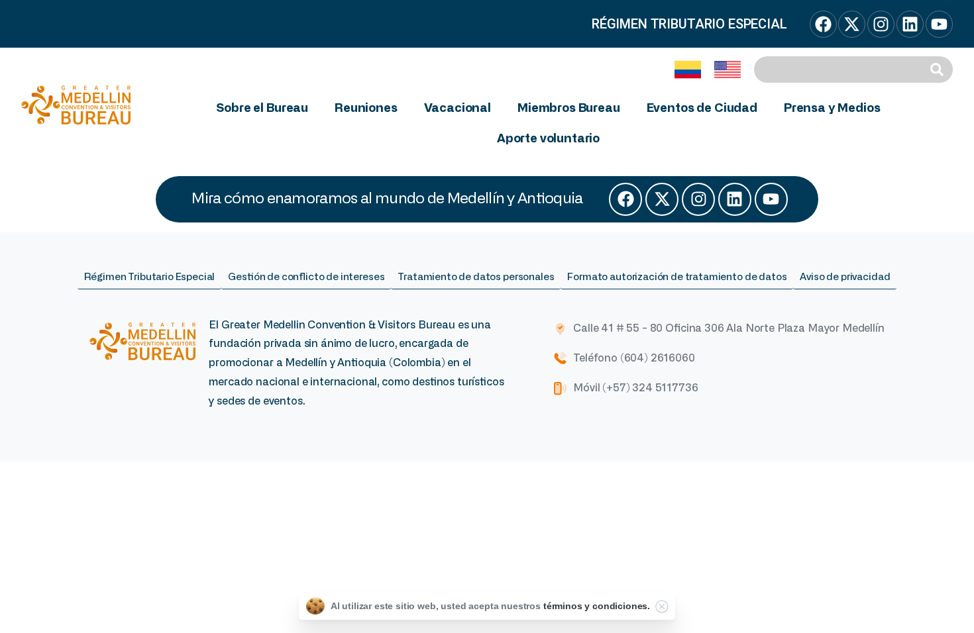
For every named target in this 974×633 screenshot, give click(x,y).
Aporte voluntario (548, 139)
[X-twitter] (661, 199)
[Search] (939, 69)
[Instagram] (698, 199)
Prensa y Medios (832, 109)
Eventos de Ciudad (702, 109)
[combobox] (839, 69)
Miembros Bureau (568, 109)
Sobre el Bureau (262, 109)
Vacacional (457, 109)
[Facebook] (625, 199)
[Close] (662, 606)
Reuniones (366, 109)
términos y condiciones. (596, 606)
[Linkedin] (734, 199)
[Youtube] (771, 199)
